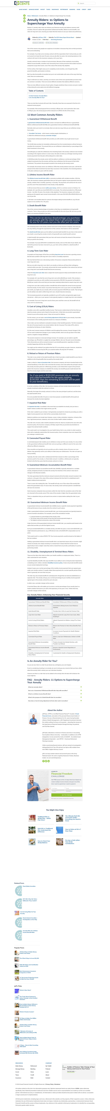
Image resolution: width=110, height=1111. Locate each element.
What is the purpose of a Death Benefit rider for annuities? (44, 697)
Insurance (55, 9)
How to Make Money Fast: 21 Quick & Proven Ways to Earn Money (28, 1039)
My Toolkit (48, 1066)
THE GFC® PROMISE (52, 42)
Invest (42, 9)
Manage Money (34, 9)
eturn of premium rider (44, 362)
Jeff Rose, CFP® (42, 37)
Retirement (64, 9)
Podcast (48, 1069)
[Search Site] (78, 3)
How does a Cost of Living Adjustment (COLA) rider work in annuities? (48, 701)
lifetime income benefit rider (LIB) (39, 178)
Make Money (23, 9)
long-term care (59, 254)
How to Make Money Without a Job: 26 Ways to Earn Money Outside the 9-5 (28, 1005)
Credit (84, 9)
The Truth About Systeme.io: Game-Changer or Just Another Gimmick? (28, 998)
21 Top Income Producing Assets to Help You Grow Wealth (29, 978)
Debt (89, 9)
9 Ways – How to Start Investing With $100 (29, 1045)
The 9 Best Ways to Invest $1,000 (29, 958)
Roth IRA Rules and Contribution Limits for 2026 (29, 965)
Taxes (48, 9)
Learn (47, 1072)
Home (78, 9)
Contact (48, 1078)
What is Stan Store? (25, 990)
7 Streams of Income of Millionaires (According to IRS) (28, 1031)
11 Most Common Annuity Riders (38, 96)
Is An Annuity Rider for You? (37, 97)
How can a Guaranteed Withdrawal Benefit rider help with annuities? (48, 690)
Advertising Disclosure (56, 39)
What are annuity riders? (35, 687)
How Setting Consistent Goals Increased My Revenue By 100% (29, 1052)
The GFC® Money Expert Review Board (64, 37)
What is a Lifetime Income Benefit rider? (39, 694)
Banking (72, 9)
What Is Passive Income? (27, 1012)
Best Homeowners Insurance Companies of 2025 (28, 971)
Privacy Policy (50, 1084)
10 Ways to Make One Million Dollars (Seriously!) (28, 1018)
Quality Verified (39, 42)
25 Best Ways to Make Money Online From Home (28, 952)
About (47, 1075)
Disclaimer (57, 1084)
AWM (77, 1088)
